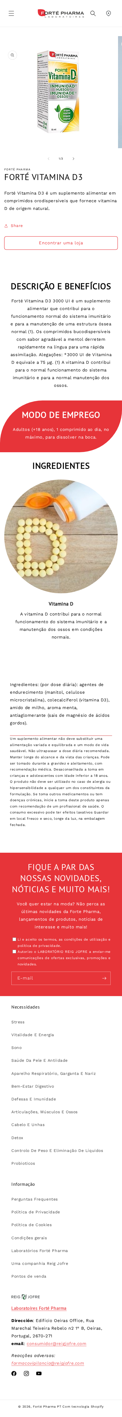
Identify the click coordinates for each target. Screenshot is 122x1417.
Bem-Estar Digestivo (32, 1086)
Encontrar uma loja (61, 242)
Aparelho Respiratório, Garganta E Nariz (53, 1073)
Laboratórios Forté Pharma (39, 1250)
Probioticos (23, 1163)
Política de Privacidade (35, 1212)
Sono (16, 1047)
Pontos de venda (29, 1276)
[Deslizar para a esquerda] (48, 158)
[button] (11, 13)
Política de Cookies (31, 1224)
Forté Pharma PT (47, 1406)
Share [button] (17, 225)
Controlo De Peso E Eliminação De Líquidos (57, 1150)
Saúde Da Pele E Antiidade (39, 1060)
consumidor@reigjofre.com (56, 1343)
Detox (17, 1137)
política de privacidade (39, 946)
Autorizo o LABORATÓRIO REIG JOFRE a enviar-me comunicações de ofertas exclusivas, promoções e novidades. (64, 958)
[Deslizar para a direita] (73, 158)
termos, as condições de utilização (75, 939)
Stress (18, 1022)
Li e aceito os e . (64, 942)
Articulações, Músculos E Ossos (44, 1112)
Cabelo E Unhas (28, 1124)
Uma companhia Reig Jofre (39, 1263)
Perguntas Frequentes (34, 1199)
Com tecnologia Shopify (83, 1406)
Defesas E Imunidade (33, 1099)
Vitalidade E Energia (32, 1034)
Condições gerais (29, 1238)
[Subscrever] (104, 978)
